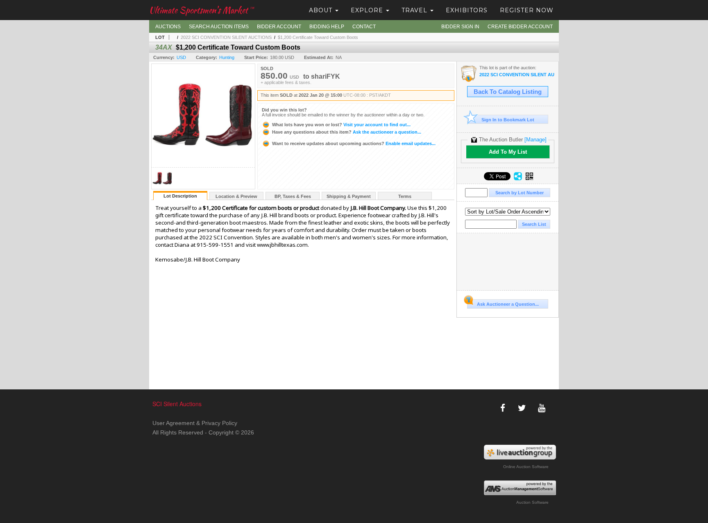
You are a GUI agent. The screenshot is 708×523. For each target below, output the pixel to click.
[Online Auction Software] (520, 452)
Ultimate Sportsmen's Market (201, 10)
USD (181, 57)
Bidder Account (279, 27)
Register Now (527, 10)
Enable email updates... (354, 143)
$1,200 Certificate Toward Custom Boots (318, 37)
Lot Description (180, 195)
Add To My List (508, 152)
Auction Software (532, 502)
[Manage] (535, 139)
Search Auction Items (219, 27)
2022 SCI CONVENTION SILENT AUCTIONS (226, 37)
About (321, 10)
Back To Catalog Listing (508, 92)
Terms (404, 196)
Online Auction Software (526, 466)
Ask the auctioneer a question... (346, 132)
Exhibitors (467, 10)
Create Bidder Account (520, 27)
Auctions (168, 27)
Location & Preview (236, 196)
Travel (415, 10)
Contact (364, 27)
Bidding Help (326, 27)
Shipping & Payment (349, 196)
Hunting (226, 57)
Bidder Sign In (460, 27)
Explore (368, 10)
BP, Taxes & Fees (293, 196)
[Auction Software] (520, 488)
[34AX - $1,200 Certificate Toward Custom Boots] (162, 187)
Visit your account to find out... (341, 124)
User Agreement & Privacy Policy (194, 423)
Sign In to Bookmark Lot (507, 119)
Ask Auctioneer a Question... (508, 304)
